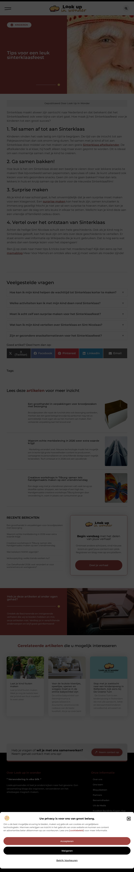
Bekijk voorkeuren (67, 860)
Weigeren (67, 850)
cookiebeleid (76, 830)
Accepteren (67, 841)
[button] (129, 818)
